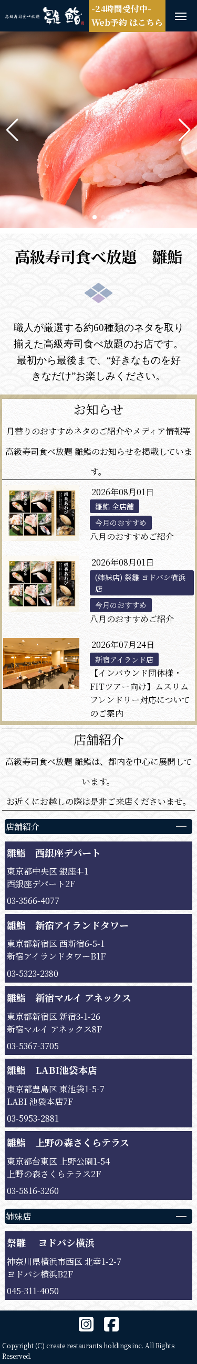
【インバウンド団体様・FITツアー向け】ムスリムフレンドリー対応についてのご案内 (140, 693)
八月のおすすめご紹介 (132, 536)
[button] (12, 130)
